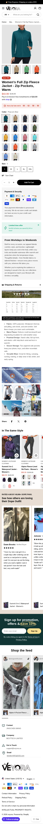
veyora (10, 814)
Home (4, 22)
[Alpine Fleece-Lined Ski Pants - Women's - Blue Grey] (29, 483)
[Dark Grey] (35, 118)
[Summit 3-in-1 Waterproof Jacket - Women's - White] (4, 486)
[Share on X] (18, 421)
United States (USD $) (13, 779)
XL (24, 169)
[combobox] (21, 14)
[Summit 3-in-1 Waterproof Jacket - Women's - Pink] (9, 486)
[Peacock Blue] (6, 118)
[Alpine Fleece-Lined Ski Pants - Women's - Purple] (34, 477)
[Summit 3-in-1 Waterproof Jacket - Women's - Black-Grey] (15, 479)
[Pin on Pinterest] (25, 421)
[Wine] (6, 128)
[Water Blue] (35, 137)
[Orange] (15, 147)
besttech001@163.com (15, 756)
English (29, 779)
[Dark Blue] (25, 128)
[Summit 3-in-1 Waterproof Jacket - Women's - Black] (9, 479)
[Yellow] (6, 137)
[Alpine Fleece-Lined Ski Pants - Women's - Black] (23, 477)
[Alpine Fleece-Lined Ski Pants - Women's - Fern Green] (23, 483)
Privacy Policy (24, 793)
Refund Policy (7, 798)
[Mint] (25, 147)
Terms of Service (8, 802)
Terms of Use (33, 637)
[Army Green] (35, 128)
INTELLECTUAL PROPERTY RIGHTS (16, 810)
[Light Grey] (35, 147)
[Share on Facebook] (11, 421)
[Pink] (25, 137)
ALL (10, 22)
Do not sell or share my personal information (18, 806)
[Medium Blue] (15, 128)
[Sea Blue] (15, 137)
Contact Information (9, 793)
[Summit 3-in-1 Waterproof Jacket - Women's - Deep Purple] (4, 479)
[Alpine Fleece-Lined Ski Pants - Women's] (30, 447)
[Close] (38, 225)
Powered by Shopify (21, 814)
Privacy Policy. (21, 640)
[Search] (38, 14)
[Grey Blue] (6, 147)
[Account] (35, 8)
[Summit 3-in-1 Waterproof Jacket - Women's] (11, 447)
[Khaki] (15, 118)
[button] (7, 175)
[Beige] (15, 157)
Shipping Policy (20, 798)
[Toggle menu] (3, 8)
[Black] (25, 118)
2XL (30, 169)
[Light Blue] (6, 157)
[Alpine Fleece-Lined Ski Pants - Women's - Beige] (29, 477)
